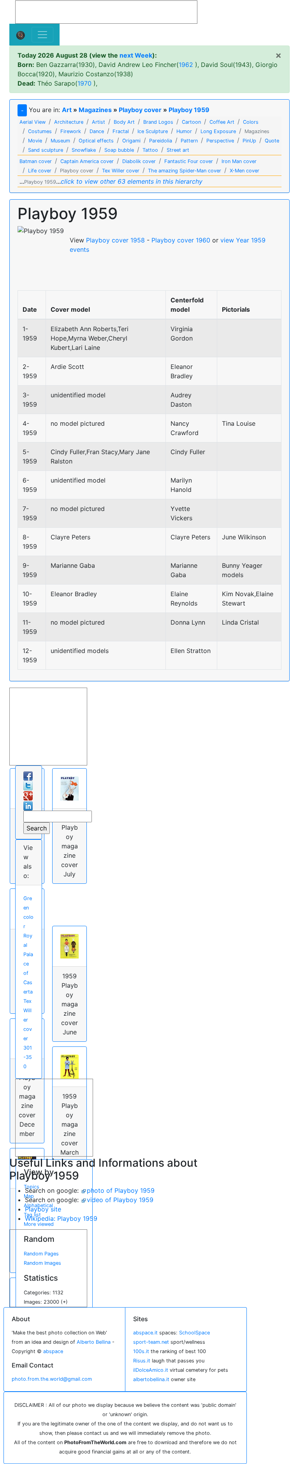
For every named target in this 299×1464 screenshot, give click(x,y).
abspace (53, 1351)
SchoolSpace (194, 1333)
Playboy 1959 (189, 110)
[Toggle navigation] (42, 34)
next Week (136, 55)
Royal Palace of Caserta (28, 964)
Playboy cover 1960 (180, 240)
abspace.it (145, 1333)
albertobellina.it (151, 1379)
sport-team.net (151, 1342)
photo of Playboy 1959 (121, 1190)
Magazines (95, 110)
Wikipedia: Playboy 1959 (61, 1218)
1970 (84, 83)
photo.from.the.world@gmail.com (52, 1379)
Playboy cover (140, 110)
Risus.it (141, 1361)
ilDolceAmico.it (150, 1370)
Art (67, 110)
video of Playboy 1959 (120, 1200)
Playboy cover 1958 (115, 240)
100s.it (141, 1351)
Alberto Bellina (94, 1342)
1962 (186, 64)
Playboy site (43, 1209)
